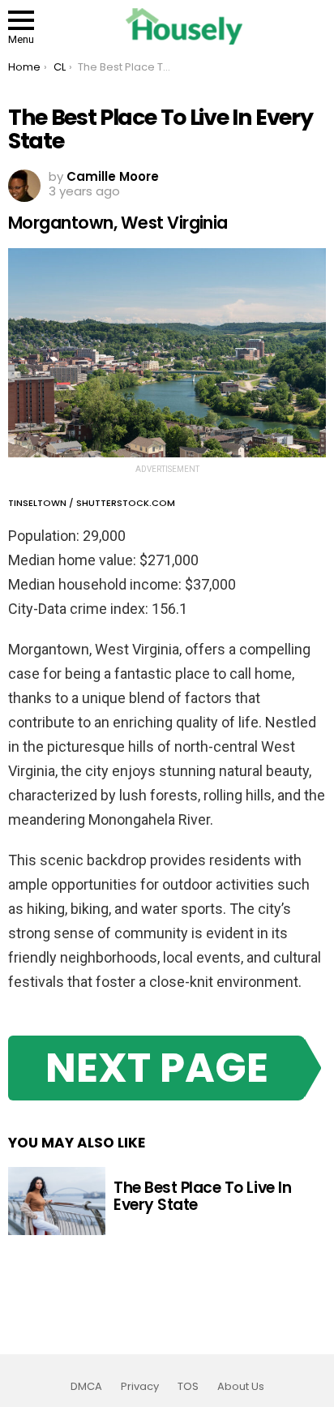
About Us (240, 1386)
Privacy (140, 1386)
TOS (188, 1386)
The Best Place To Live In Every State (202, 1196)
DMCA (86, 1386)
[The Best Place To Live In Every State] (56, 1201)
